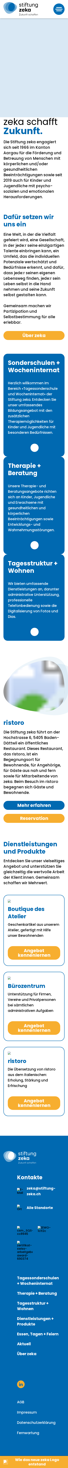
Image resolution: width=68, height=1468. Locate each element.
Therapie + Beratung (37, 1293)
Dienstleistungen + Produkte (35, 1321)
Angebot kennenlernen (34, 952)
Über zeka (34, 335)
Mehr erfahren (34, 448)
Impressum (27, 1412)
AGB (20, 1402)
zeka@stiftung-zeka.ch (41, 1191)
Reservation (34, 818)
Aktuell (24, 1344)
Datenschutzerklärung (36, 1422)
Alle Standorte (40, 1207)
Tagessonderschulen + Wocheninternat (38, 1280)
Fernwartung (28, 1432)
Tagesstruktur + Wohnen (33, 1306)
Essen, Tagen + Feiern (38, 1334)
